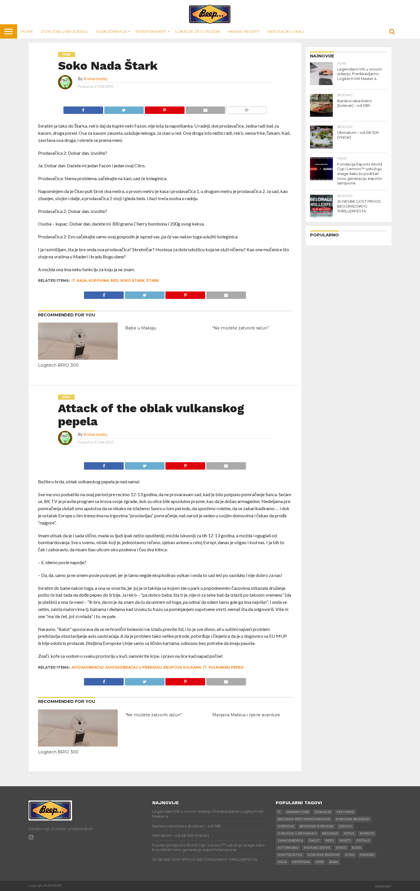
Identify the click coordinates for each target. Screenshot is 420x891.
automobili (288, 848)
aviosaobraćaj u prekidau (133, 667)
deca (282, 862)
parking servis (317, 848)
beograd (330, 833)
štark (152, 280)
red (114, 280)
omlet (314, 840)
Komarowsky (95, 78)
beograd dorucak (316, 826)
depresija (301, 862)
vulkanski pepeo (226, 667)
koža (356, 848)
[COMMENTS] (246, 108)
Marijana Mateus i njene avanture (246, 714)
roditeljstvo (290, 855)
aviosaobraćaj (87, 667)
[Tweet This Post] (124, 108)
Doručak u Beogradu (64, 31)
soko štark (132, 280)
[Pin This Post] (165, 108)
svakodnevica (290, 840)
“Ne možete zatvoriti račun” (240, 328)
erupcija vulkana (182, 667)
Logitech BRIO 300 (58, 365)
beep (329, 840)
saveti (345, 840)
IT (73, 280)
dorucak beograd (352, 819)
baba (333, 862)
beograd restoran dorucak (304, 819)
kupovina (99, 280)
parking (367, 855)
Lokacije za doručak (197, 31)
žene (319, 862)
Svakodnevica (111, 31)
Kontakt (383, 886)
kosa (349, 855)
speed (341, 848)
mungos (367, 833)
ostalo (363, 840)
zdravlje (323, 812)
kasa (82, 280)
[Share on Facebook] (83, 108)
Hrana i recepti (243, 31)
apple (349, 833)
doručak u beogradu (297, 833)
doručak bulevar (324, 855)
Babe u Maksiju (140, 328)
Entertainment (150, 31)
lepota (345, 826)
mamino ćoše (297, 812)
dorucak (286, 826)
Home (27, 31)
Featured (345, 812)
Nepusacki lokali (285, 31)
